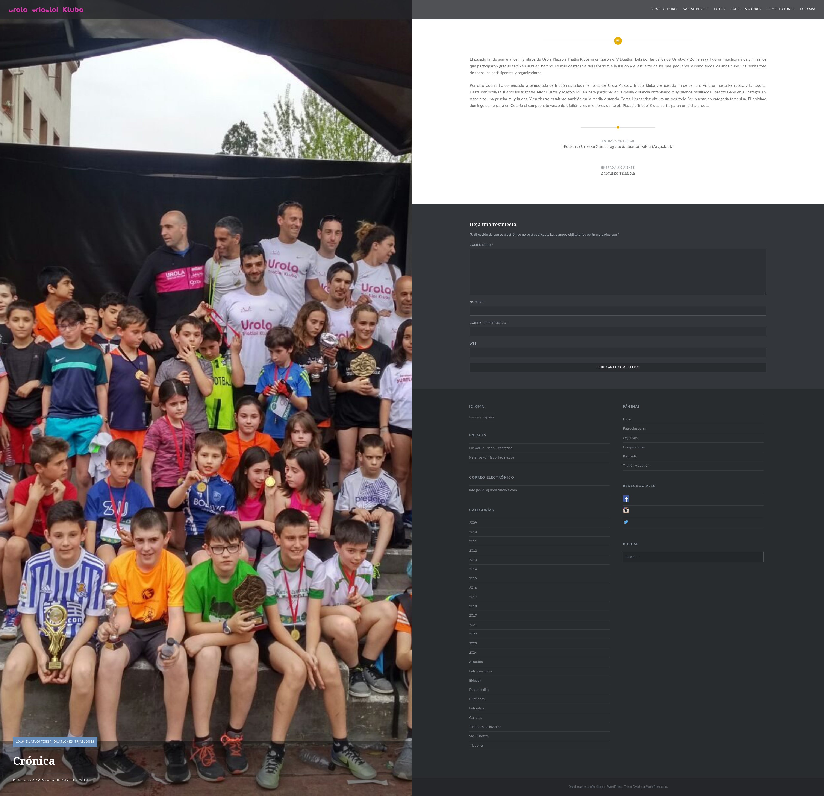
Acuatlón (476, 662)
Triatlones (84, 741)
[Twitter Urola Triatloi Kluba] (626, 524)
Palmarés (630, 456)
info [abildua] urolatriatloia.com (493, 490)
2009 (473, 522)
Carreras (475, 717)
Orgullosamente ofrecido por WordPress (595, 786)
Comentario (482, 245)
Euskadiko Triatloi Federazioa (490, 448)
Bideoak (475, 680)
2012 (473, 550)
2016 (473, 587)
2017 (473, 597)
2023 (473, 643)
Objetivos (630, 438)
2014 (473, 569)
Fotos (719, 9)
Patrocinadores (746, 9)
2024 (473, 652)
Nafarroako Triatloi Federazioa (491, 457)
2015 (473, 578)
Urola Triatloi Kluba (46, 9)
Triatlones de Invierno (485, 727)
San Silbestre (696, 9)
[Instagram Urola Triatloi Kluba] (626, 512)
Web (473, 343)
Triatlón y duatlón (636, 465)
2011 (473, 541)
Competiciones (781, 9)
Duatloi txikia (664, 9)
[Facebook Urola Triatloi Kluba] (626, 500)
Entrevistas (477, 708)
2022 (473, 634)
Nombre (478, 302)
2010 (473, 532)
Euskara (807, 9)
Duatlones (63, 741)
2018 (20, 741)
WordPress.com (656, 786)
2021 (473, 625)
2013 (473, 560)
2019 (473, 615)
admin (38, 780)
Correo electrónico (489, 323)
